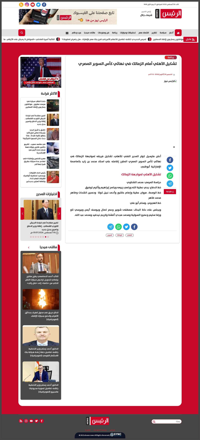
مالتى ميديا (89, 32)
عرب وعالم (76, 32)
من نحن (112, 430)
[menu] (67, 32)
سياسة (163, 32)
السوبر (109, 235)
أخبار (171, 32)
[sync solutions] (115, 435)
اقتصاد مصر (144, 32)
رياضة (114, 32)
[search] (21, 32)
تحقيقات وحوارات (128, 32)
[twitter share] (170, 168)
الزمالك (119, 235)
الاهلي (129, 235)
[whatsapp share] (170, 175)
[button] (48, 237)
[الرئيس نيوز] (168, 14)
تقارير (154, 32)
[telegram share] (170, 183)
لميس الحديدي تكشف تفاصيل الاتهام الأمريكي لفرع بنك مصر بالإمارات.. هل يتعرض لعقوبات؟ (114, 39)
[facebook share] (170, 160)
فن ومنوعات (103, 32)
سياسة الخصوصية (100, 430)
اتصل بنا (87, 430)
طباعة (169, 191)
